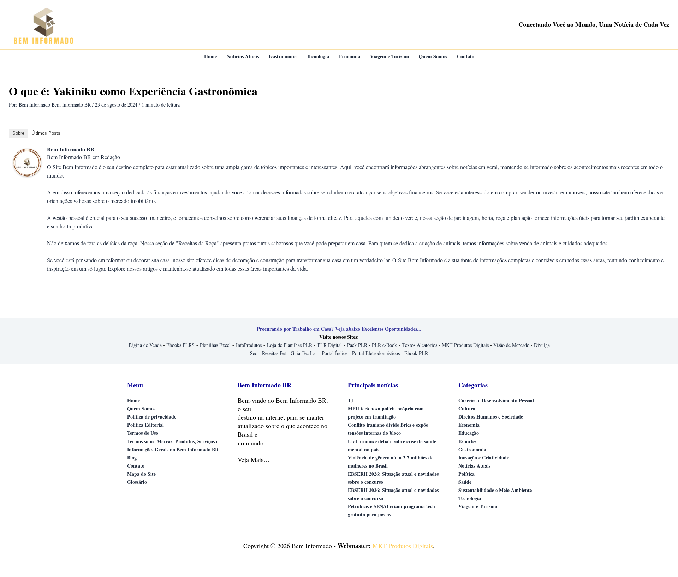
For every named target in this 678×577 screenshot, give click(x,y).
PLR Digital (329, 345)
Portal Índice (334, 353)
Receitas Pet (274, 353)
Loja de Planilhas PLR (289, 345)
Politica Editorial (145, 424)
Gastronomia (472, 449)
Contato (135, 465)
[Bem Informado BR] (27, 161)
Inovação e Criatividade (483, 457)
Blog (132, 457)
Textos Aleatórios (419, 345)
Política (466, 473)
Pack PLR (357, 345)
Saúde (464, 482)
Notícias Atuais (474, 465)
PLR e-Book (384, 345)
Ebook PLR (416, 353)
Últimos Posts (45, 133)
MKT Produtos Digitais (465, 345)
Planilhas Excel (215, 345)
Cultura (466, 408)
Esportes (467, 441)
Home (133, 400)
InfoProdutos (249, 345)
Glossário (137, 482)
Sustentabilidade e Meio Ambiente (495, 490)
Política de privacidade (151, 416)
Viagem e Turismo (477, 506)
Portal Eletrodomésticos (376, 353)
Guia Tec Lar (304, 353)
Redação (110, 157)
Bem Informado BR (71, 149)
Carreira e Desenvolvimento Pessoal (496, 400)
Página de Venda (145, 345)
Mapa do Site (141, 473)
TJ (350, 400)
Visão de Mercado (511, 345)
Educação (468, 433)
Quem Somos (141, 408)
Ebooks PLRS (180, 345)
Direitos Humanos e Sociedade (490, 416)
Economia (469, 424)
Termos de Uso (142, 433)
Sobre (18, 133)
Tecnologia (469, 498)
